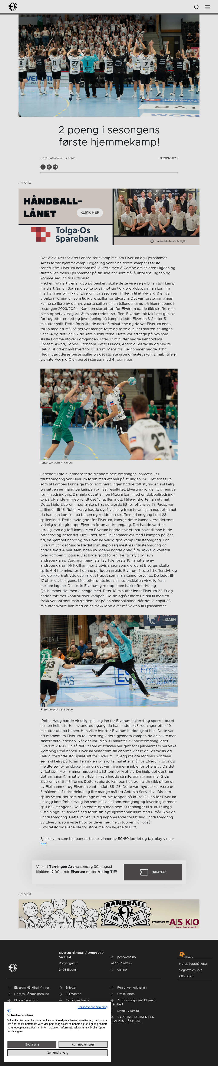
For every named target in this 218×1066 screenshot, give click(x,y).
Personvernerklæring (93, 1007)
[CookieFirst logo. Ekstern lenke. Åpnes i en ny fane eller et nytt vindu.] (9, 1010)
